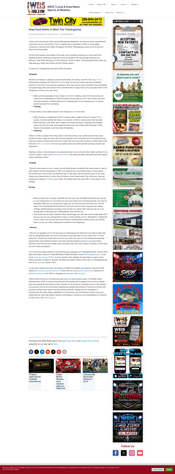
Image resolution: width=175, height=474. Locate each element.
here (56, 344)
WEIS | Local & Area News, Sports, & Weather (63, 8)
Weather (134, 4)
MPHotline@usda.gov (91, 254)
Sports (123, 4)
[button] (107, 4)
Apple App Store (69, 341)
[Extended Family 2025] (128, 87)
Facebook (82, 273)
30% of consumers (44, 144)
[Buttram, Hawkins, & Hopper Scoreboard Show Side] (128, 267)
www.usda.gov (49, 298)
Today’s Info (101, 4)
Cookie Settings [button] (158, 469)
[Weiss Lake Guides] (128, 299)
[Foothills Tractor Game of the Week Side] (128, 395)
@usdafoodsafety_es (37, 273)
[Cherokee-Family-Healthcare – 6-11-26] (128, 47)
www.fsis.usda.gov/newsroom (48, 271)
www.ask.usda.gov (41, 257)
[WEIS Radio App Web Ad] (128, 363)
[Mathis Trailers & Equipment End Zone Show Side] (128, 427)
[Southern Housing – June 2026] (128, 229)
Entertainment (94, 12)
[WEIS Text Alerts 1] (128, 331)
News (113, 4)
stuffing (51, 179)
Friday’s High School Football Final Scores (35, 378)
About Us (120, 12)
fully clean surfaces (61, 155)
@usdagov (70, 273)
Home (91, 4)
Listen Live (109, 12)
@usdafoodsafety (83, 271)
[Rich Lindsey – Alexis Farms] (128, 188)
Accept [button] (169, 469)
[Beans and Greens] (128, 119)
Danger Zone (97, 80)
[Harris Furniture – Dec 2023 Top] (128, 151)
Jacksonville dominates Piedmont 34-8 (89, 378)
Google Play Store (89, 341)
